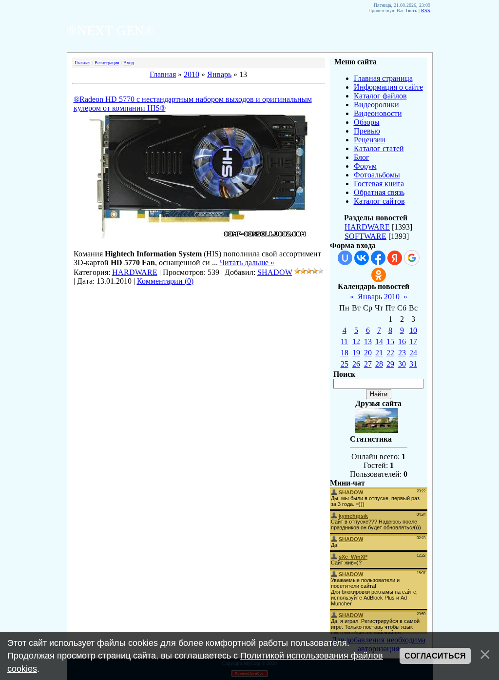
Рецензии (369, 140)
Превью (367, 131)
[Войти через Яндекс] (394, 258)
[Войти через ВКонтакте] (361, 258)
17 (413, 341)
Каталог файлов (380, 96)
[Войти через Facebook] (378, 258)
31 (413, 364)
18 (344, 353)
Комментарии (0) (165, 281)
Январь (219, 74)
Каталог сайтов (379, 201)
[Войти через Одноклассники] (378, 275)
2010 (191, 74)
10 (413, 330)
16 (402, 341)
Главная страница (383, 78)
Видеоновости (378, 113)
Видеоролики (376, 104)
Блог (361, 157)
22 (390, 353)
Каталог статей (379, 148)
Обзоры (367, 122)
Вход (128, 62)
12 (356, 341)
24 (413, 353)
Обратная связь (379, 192)
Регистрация (107, 62)
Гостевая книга (379, 183)
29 (390, 364)
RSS (425, 10)
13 (368, 341)
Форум (365, 166)
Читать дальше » (247, 262)
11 (344, 341)
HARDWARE (134, 272)
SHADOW (274, 272)
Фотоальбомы (377, 175)
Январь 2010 (379, 296)
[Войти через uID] (345, 258)
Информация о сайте (388, 87)
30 (402, 364)
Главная (83, 62)
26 (356, 364)
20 (368, 353)
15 (390, 341)
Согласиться (435, 656)
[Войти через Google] (412, 258)
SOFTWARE (365, 236)
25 (344, 364)
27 (368, 364)
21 (379, 353)
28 (379, 364)
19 (356, 353)
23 (402, 353)
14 (379, 341)
